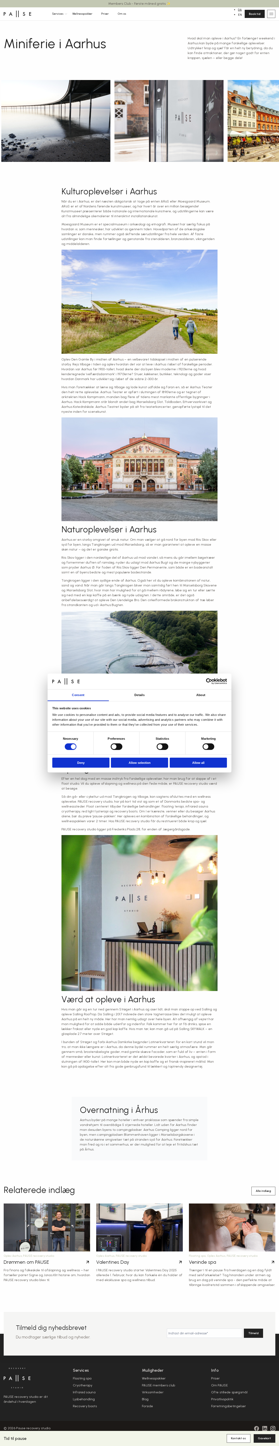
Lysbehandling (84, 1399)
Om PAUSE (219, 1385)
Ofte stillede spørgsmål (229, 1392)
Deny (81, 762)
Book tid (254, 14)
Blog (145, 1399)
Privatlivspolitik (222, 1399)
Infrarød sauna (84, 1392)
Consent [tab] (78, 695)
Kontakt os (238, 1438)
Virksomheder (153, 1392)
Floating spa (82, 1378)
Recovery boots (85, 1406)
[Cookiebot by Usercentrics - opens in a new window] (209, 681)
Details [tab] (139, 695)
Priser (105, 14)
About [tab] (200, 695)
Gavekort (264, 1438)
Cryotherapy (83, 1385)
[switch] (116, 746)
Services (57, 14)
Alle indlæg (263, 1191)
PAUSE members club (158, 1385)
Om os (122, 14)
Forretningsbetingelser (228, 1406)
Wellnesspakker (82, 14)
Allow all (198, 762)
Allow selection (140, 762)
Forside (147, 1406)
